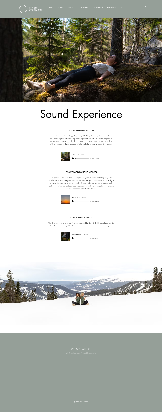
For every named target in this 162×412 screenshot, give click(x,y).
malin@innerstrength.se (90, 353)
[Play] (73, 158)
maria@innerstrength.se (72, 353)
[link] (147, 7)
